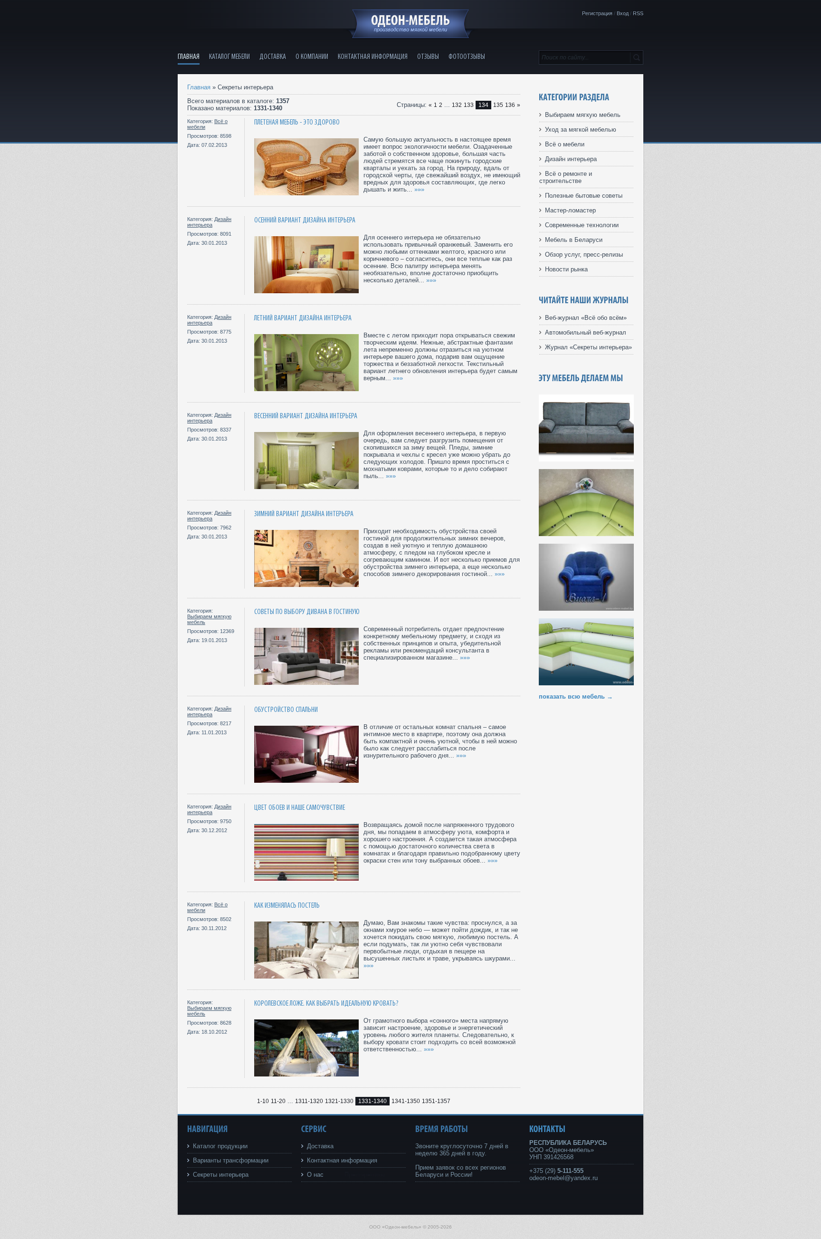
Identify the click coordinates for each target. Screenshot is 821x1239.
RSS (638, 13)
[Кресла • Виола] (586, 608)
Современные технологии (582, 225)
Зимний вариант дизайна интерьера (303, 514)
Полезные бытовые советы (583, 195)
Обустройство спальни (286, 710)
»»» (419, 189)
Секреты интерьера (220, 1174)
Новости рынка (566, 269)
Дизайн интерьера (209, 222)
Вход (623, 13)
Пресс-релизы (364, 1174)
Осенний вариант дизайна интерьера (304, 220)
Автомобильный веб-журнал (585, 332)
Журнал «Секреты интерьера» (588, 347)
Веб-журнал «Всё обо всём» (586, 317)
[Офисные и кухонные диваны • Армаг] (586, 683)
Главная (198, 87)
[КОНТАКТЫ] (547, 1129)
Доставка (320, 1146)
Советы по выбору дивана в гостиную (307, 612)
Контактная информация (342, 1160)
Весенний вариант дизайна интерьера (305, 416)
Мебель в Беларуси (573, 239)
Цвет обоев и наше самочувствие (299, 808)
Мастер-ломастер (570, 210)
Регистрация (597, 13)
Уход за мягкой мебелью (580, 129)
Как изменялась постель (287, 906)
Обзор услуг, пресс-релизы (584, 254)
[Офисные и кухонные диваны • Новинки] (586, 534)
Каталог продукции (220, 1146)
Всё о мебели (564, 144)
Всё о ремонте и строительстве (565, 177)
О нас (315, 1174)
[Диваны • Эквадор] (586, 459)
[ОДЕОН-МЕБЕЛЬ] (410, 20)
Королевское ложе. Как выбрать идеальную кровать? (326, 1003)
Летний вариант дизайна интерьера (303, 318)
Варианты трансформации (230, 1160)
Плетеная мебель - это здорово (297, 122)
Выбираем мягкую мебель (583, 114)
